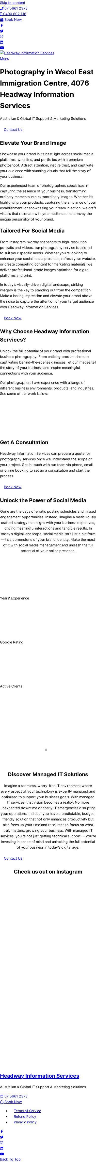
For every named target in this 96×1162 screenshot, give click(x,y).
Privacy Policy (25, 1122)
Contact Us (13, 129)
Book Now (12, 318)
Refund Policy (25, 1116)
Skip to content (12, 2)
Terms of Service (27, 1111)
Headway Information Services (39, 1076)
